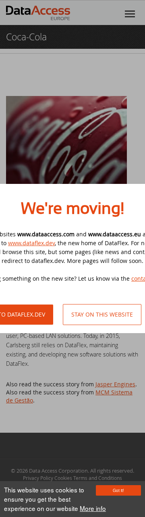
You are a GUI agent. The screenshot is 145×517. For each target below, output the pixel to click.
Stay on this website (102, 314)
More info (93, 508)
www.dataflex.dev (31, 243)
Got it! (118, 490)
